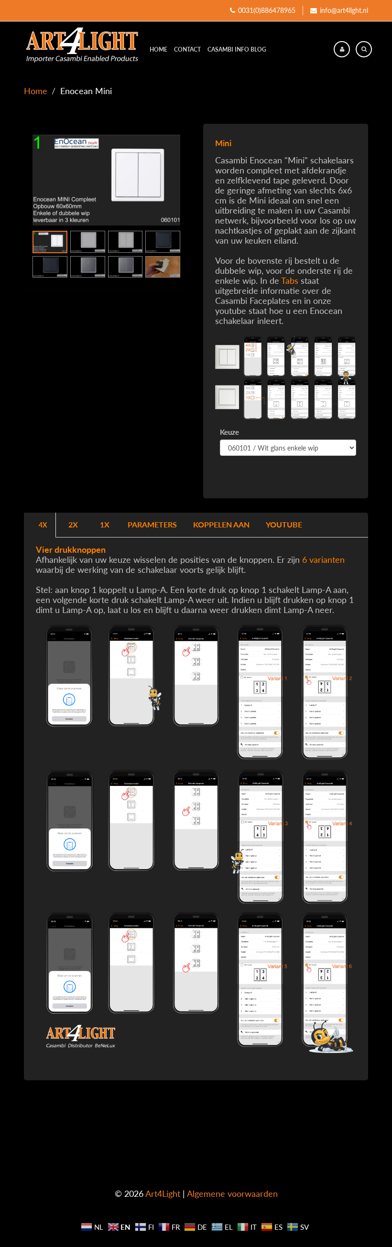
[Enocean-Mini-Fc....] (106, 180)
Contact (187, 49)
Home (158, 49)
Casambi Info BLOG (236, 49)
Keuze (229, 432)
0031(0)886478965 (266, 10)
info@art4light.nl (344, 10)
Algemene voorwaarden (232, 1193)
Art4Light (162, 1193)
